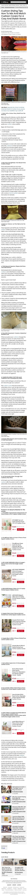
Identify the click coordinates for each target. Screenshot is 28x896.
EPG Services (16, 887)
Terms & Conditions (9, 890)
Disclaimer (4, 888)
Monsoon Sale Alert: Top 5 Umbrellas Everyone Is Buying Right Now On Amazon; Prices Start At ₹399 (19, 808)
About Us (5, 887)
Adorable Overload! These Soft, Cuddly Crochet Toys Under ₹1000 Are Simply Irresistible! (17, 828)
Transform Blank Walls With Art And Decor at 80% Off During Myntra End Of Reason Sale (18, 818)
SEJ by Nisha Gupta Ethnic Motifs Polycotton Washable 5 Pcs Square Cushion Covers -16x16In (18, 672)
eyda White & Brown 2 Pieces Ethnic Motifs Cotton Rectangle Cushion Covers (18, 724)
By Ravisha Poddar (17, 791)
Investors (15, 888)
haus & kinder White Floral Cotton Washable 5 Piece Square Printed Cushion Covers (18, 697)
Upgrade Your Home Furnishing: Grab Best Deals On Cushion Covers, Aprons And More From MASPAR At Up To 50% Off (13, 109)
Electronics (17, 5)
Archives (24, 890)
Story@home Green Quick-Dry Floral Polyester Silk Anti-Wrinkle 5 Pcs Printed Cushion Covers (18, 546)
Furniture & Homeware (9, 7)
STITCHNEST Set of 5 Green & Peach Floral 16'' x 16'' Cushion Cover (18, 521)
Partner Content (18, 890)
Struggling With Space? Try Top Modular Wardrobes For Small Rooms (20, 869)
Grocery (24, 5)
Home (2, 7)
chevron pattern (13, 193)
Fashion (21, 5)
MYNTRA (19, 884)
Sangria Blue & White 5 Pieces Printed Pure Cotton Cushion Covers (18, 647)
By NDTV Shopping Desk (6, 31)
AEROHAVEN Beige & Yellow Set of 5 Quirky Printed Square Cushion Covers (18, 597)
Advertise (10, 887)
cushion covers (8, 385)
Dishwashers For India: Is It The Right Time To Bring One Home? (19, 788)
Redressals (20, 888)
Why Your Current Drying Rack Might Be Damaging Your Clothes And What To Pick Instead (19, 798)
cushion (9, 124)
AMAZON (9, 884)
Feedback (9, 888)
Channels (22, 887)
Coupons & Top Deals (4, 5)
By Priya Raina (19, 872)
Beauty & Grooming (12, 5)
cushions (9, 145)
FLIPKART (14, 884)
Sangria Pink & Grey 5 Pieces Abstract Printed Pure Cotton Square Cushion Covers (18, 622)
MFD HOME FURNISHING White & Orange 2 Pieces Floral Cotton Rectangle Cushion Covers (18, 572)
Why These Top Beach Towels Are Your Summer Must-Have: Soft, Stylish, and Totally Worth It (19, 838)
